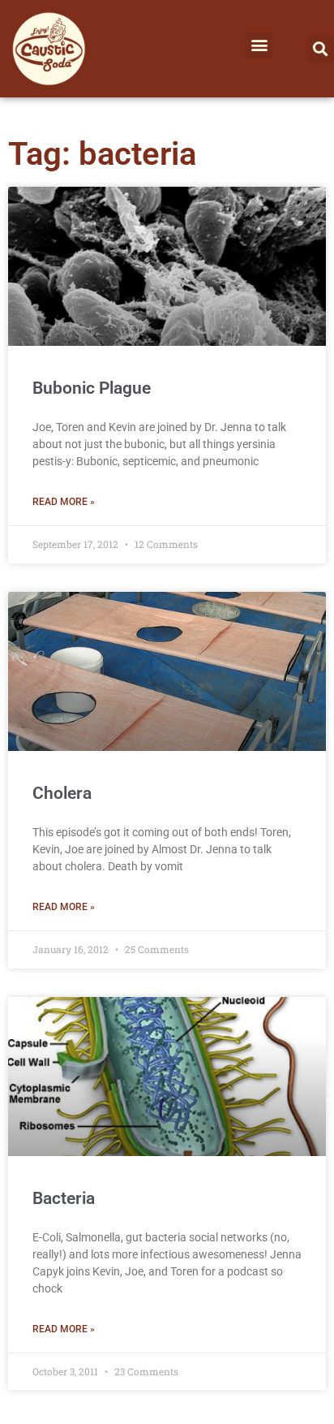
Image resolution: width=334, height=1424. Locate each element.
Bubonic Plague (91, 388)
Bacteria (63, 1198)
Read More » (63, 501)
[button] (259, 45)
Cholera (62, 793)
